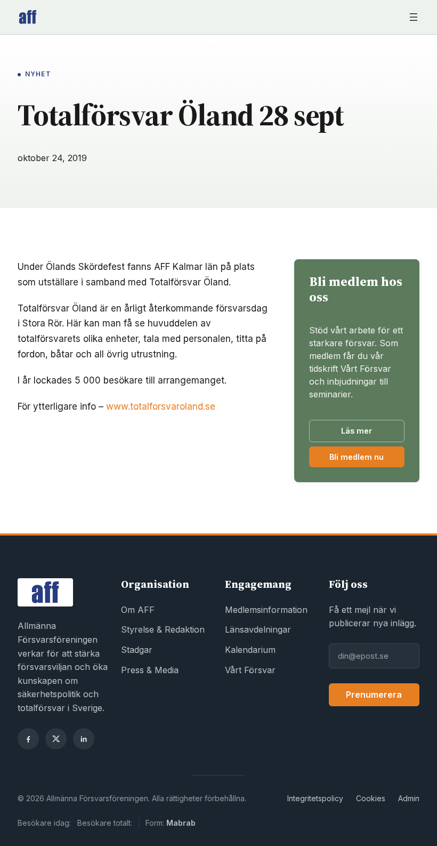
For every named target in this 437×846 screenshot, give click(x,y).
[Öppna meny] (413, 17)
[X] (56, 738)
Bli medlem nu (366, 459)
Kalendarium (250, 649)
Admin (408, 798)
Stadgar (136, 649)
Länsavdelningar (258, 629)
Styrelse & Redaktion (163, 629)
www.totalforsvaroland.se (160, 406)
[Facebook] (28, 738)
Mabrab (181, 822)
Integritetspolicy (315, 798)
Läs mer (356, 430)
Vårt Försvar (250, 670)
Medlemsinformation (266, 609)
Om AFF (138, 609)
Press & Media (150, 670)
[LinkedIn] (83, 738)
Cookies (370, 798)
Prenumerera (374, 694)
